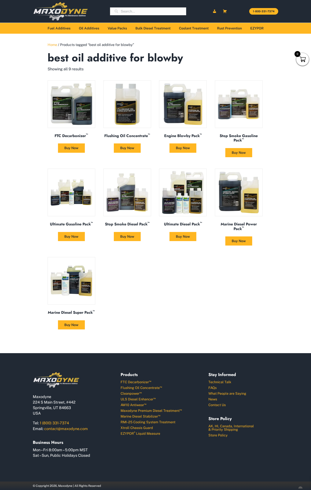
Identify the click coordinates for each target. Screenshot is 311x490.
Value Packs (117, 28)
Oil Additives (89, 28)
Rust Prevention (229, 28)
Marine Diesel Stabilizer (140, 416)
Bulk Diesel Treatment (153, 28)
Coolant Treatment (194, 28)
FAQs (212, 388)
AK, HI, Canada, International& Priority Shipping (231, 428)
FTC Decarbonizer (136, 382)
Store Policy (218, 435)
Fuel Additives (59, 28)
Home (52, 45)
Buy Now (71, 148)
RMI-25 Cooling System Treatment (148, 422)
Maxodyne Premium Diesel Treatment (151, 410)
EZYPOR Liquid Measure (140, 433)
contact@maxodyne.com (66, 428)
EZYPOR (257, 28)
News (212, 399)
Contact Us (217, 405)
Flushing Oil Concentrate (141, 387)
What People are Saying (227, 393)
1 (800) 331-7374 (54, 423)
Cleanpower (131, 393)
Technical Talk (219, 382)
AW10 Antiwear (133, 405)
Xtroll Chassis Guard (137, 428)
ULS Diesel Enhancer (138, 399)
